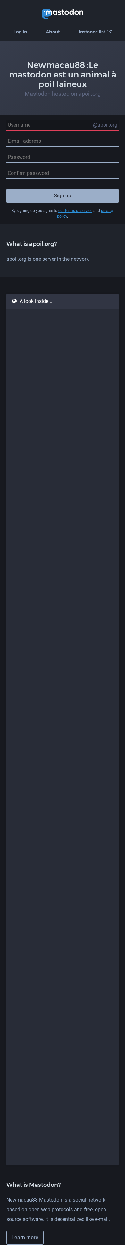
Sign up (62, 196)
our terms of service (75, 210)
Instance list (92, 32)
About (53, 32)
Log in (20, 32)
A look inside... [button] (36, 301)
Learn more (25, 1237)
